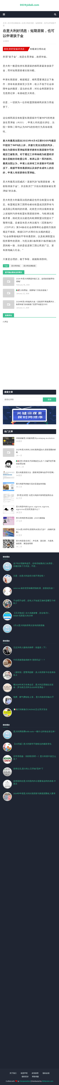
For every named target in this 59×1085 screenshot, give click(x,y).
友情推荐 (35, 1073)
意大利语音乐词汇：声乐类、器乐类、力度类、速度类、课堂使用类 (35, 542)
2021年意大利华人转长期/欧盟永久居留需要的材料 (36, 451)
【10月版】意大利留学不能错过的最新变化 (32, 744)
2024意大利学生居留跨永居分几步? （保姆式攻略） (35, 530)
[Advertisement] (29, 938)
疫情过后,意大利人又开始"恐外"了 (28, 768)
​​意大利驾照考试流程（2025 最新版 (30, 518)
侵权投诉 (25, 1076)
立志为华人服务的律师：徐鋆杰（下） (30, 647)
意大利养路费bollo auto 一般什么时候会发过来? (34, 731)
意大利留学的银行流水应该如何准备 (31, 484)
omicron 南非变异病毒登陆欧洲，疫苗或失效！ (34, 588)
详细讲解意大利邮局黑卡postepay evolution (35, 438)
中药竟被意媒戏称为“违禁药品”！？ (29, 660)
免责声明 (24, 1073)
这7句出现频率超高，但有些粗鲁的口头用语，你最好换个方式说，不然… (33, 564)
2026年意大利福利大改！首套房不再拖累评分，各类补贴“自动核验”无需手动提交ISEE (36, 303)
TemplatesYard (25, 1081)
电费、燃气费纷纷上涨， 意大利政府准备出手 (33, 697)
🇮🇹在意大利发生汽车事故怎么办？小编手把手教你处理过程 (36, 462)
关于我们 (13, 1073)
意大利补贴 (15, 266)
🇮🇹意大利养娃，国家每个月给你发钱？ (32, 290)
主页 (4, 23)
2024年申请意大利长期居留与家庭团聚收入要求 (34, 793)
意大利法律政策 (14, 23)
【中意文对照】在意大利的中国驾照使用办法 (34, 495)
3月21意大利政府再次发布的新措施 (28, 625)
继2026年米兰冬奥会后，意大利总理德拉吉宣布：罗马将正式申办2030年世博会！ (33, 686)
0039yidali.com (29, 5)
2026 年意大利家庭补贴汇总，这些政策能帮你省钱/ (35, 280)
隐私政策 (46, 1073)
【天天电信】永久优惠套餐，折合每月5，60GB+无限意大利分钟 (31, 614)
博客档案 (35, 1076)
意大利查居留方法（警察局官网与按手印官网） (35, 472)
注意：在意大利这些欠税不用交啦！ (29, 575)
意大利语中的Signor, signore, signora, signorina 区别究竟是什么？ (32, 508)
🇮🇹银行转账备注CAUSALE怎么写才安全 (30, 709)
